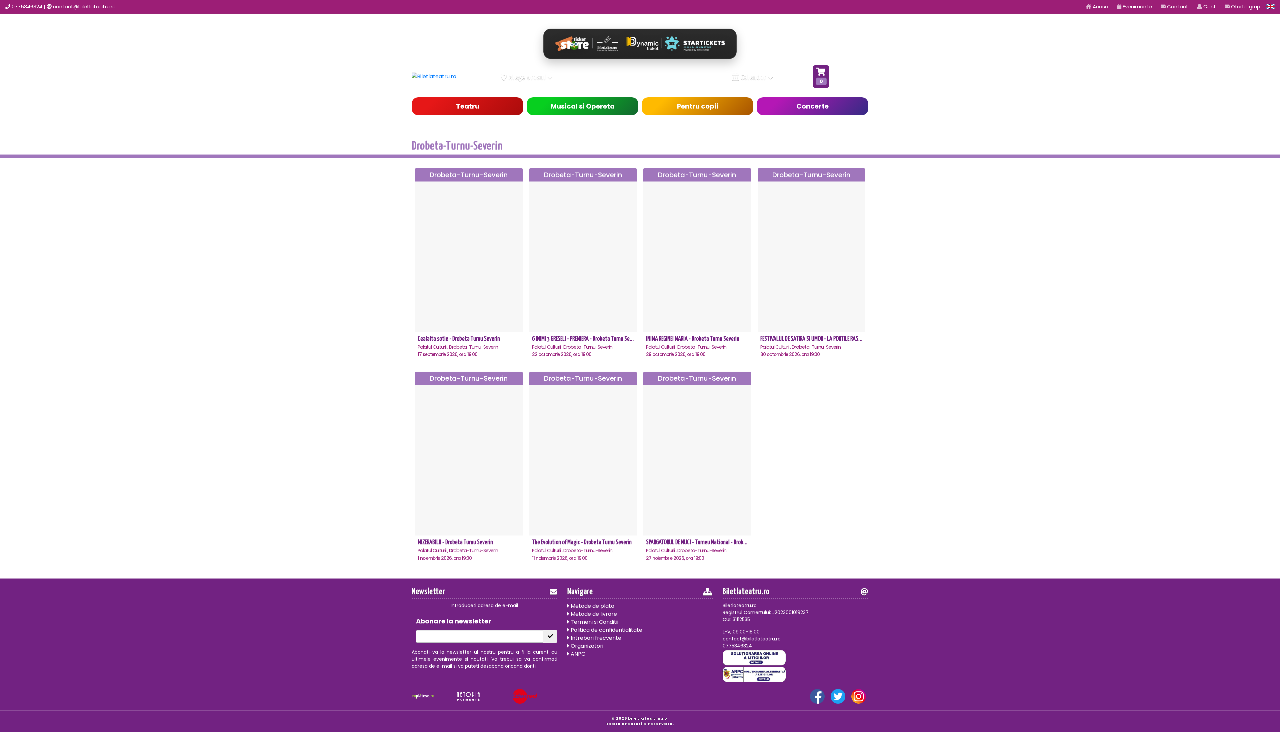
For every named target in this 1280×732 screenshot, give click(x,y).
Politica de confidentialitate (605, 630)
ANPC (577, 654)
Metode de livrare (593, 614)
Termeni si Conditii (593, 622)
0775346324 (27, 6)
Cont (1209, 6)
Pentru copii (697, 106)
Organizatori (586, 646)
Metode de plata (591, 606)
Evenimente (1136, 6)
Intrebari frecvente (595, 638)
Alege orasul (527, 77)
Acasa (1099, 6)
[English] (1270, 6)
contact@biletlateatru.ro (84, 6)
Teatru (467, 106)
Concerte (812, 106)
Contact (1177, 6)
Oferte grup (1245, 6)
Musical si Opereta (583, 106)
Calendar (753, 77)
